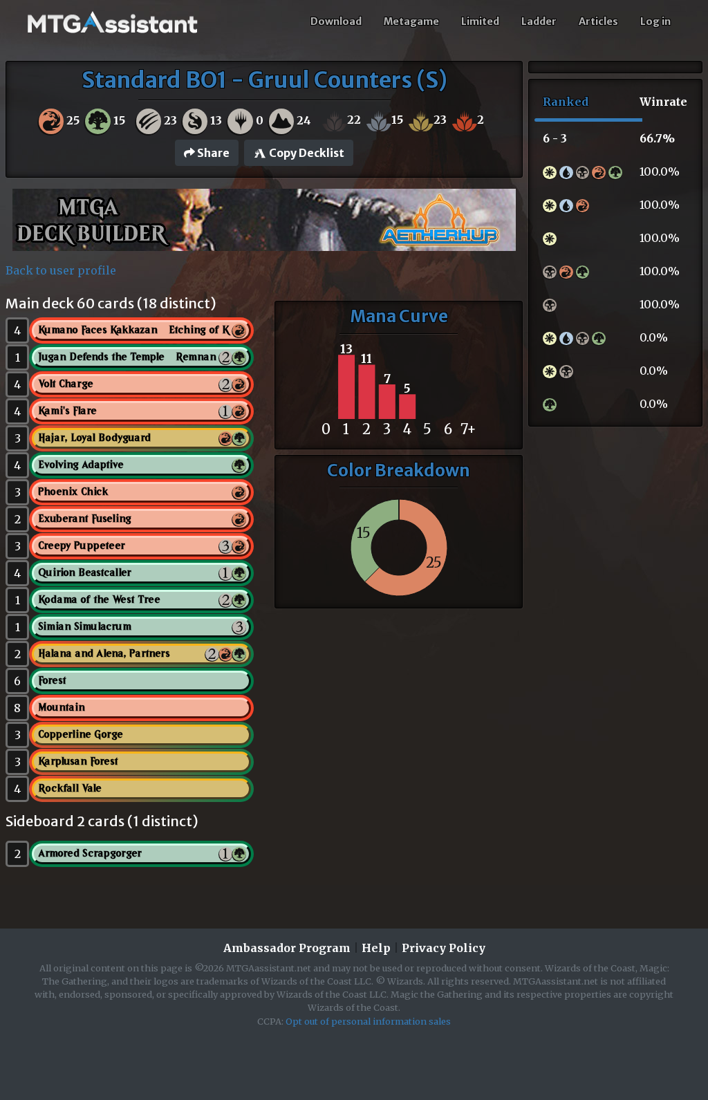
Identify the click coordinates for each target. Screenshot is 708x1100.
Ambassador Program (287, 948)
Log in (655, 21)
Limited (480, 21)
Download (336, 21)
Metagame (411, 21)
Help (376, 948)
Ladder (539, 21)
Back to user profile (61, 270)
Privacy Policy (443, 948)
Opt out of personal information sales (368, 1021)
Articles (598, 21)
